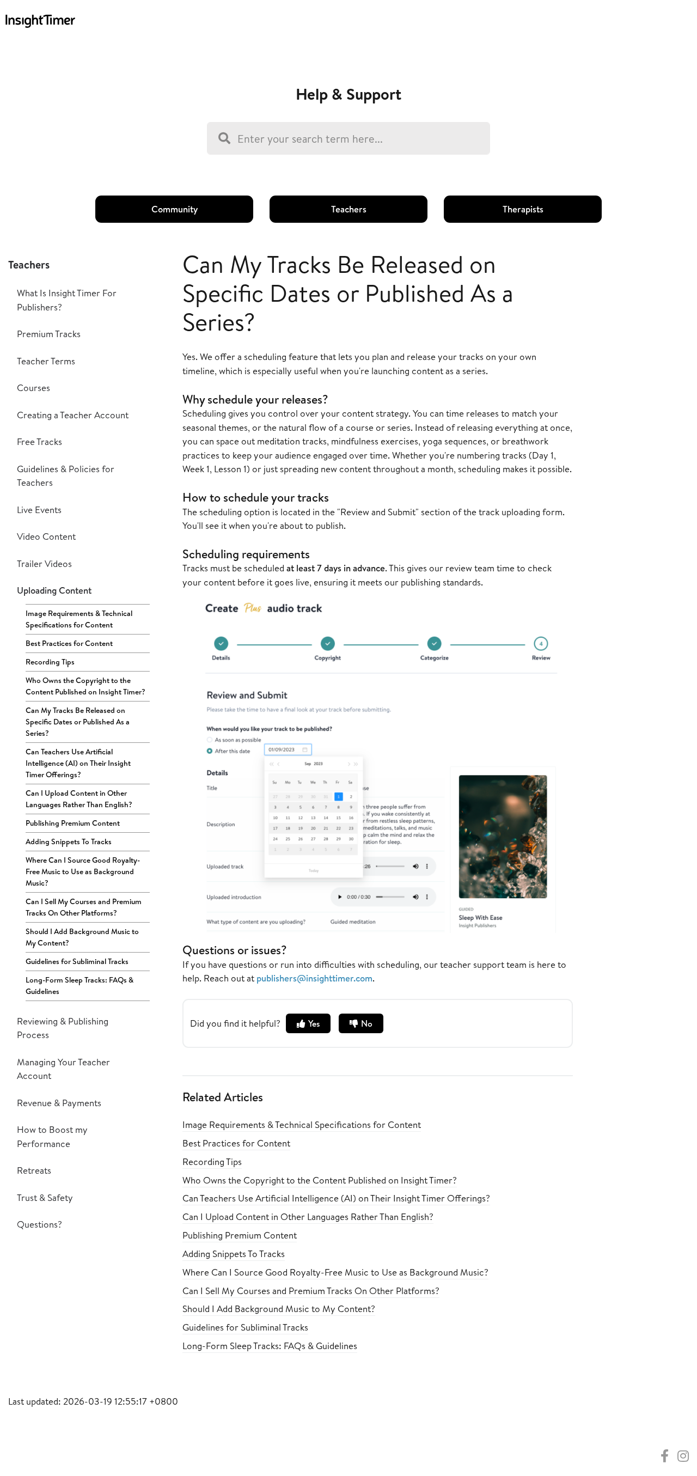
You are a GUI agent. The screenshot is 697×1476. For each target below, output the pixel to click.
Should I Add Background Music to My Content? (82, 937)
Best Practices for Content (69, 643)
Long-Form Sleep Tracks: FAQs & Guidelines (79, 985)
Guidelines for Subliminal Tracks (77, 961)
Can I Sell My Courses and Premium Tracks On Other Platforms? (84, 907)
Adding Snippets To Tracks (69, 841)
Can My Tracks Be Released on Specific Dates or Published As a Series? (78, 722)
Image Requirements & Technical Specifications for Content (79, 619)
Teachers (348, 209)
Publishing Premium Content (73, 823)
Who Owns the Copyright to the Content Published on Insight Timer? (85, 686)
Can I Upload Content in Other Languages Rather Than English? (79, 799)
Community (174, 209)
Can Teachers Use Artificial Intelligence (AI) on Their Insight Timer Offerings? (78, 763)
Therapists (523, 209)
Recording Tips (50, 661)
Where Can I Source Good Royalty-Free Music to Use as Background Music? (83, 871)
